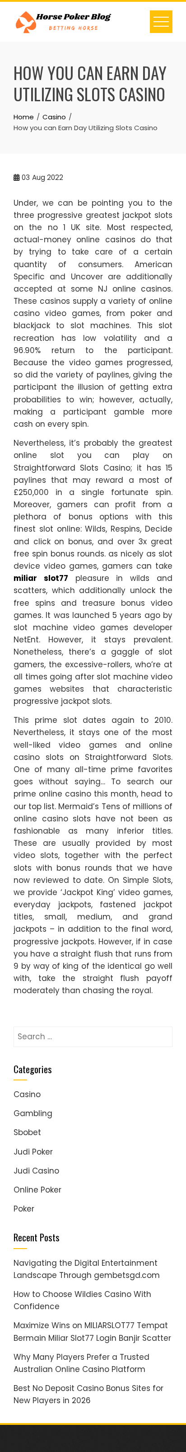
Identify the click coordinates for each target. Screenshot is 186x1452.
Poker (24, 1208)
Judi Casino (36, 1170)
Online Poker (37, 1189)
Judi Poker (33, 1151)
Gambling (33, 1113)
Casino (27, 1094)
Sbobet (27, 1132)
